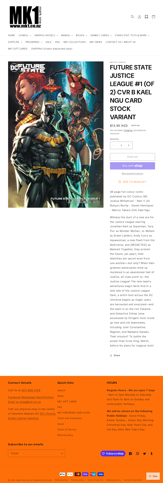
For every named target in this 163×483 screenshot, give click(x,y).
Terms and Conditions (69, 418)
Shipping (128, 130)
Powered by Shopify (42, 480)
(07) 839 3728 (31, 390)
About (60, 424)
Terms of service (95, 480)
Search (61, 390)
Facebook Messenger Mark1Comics (31, 397)
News (60, 396)
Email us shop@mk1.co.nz (24, 401)
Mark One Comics (24, 480)
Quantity (114, 139)
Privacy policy (77, 480)
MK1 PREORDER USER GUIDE (73, 412)
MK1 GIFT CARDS (67, 401)
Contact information (133, 480)
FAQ (59, 407)
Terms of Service (67, 429)
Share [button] (117, 355)
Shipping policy (113, 480)
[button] (24, 35)
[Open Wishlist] (146, 16)
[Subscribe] (61, 453)
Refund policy (65, 435)
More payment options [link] (132, 173)
